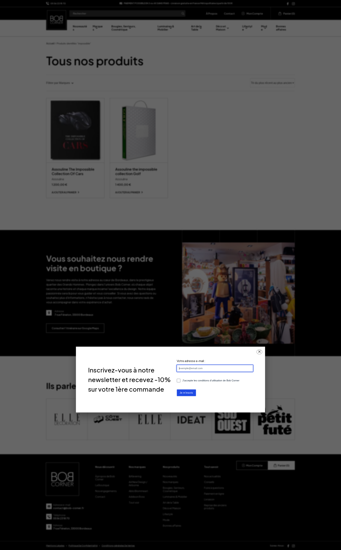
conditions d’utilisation (210, 380)
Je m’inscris (186, 392)
